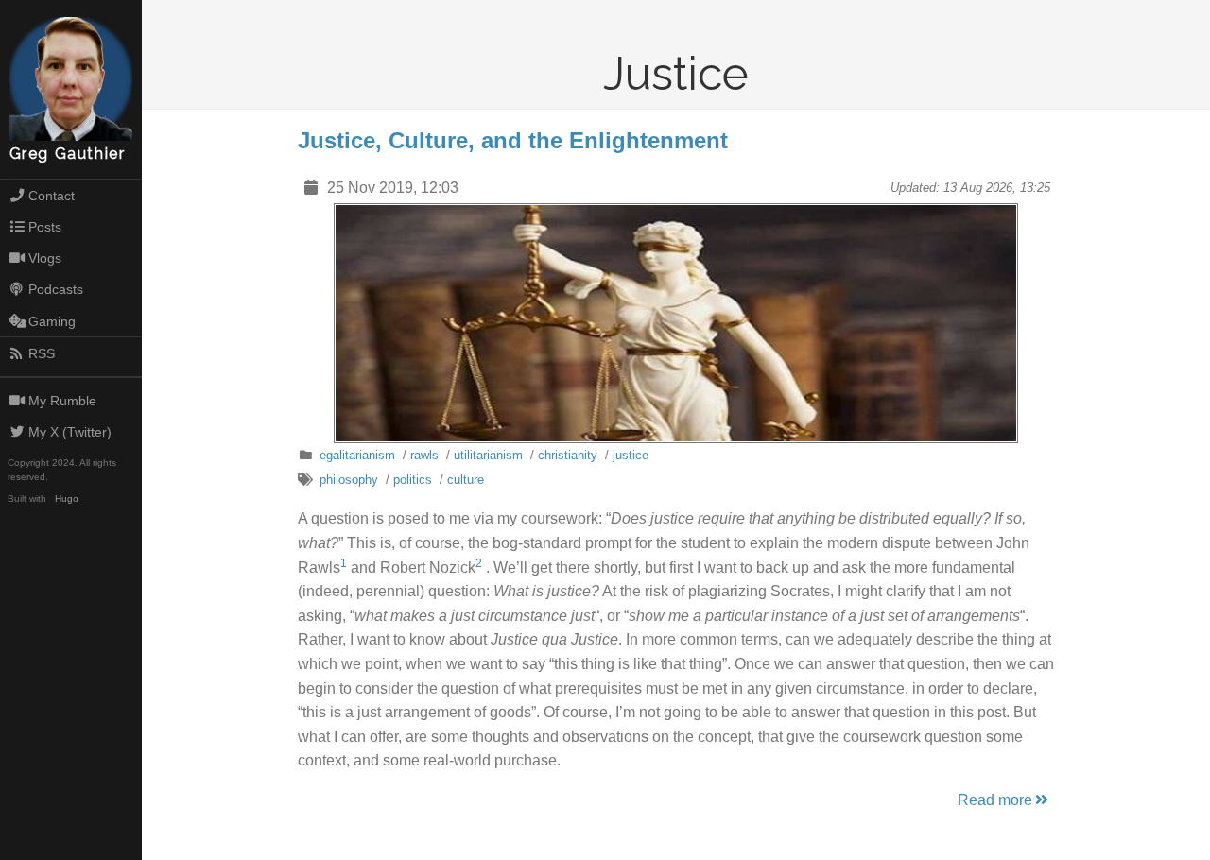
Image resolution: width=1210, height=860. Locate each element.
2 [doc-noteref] (478, 563)
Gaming (52, 321)
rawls (424, 455)
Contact (51, 195)
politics (412, 480)
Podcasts (55, 289)
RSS (41, 353)
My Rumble (62, 400)
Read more (995, 800)
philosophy (349, 480)
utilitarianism (488, 455)
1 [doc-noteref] (343, 563)
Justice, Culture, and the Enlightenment (513, 140)
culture (465, 480)
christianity (567, 455)
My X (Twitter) (70, 431)
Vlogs (44, 258)
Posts (44, 226)
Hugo (66, 498)
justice (630, 455)
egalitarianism (357, 455)
